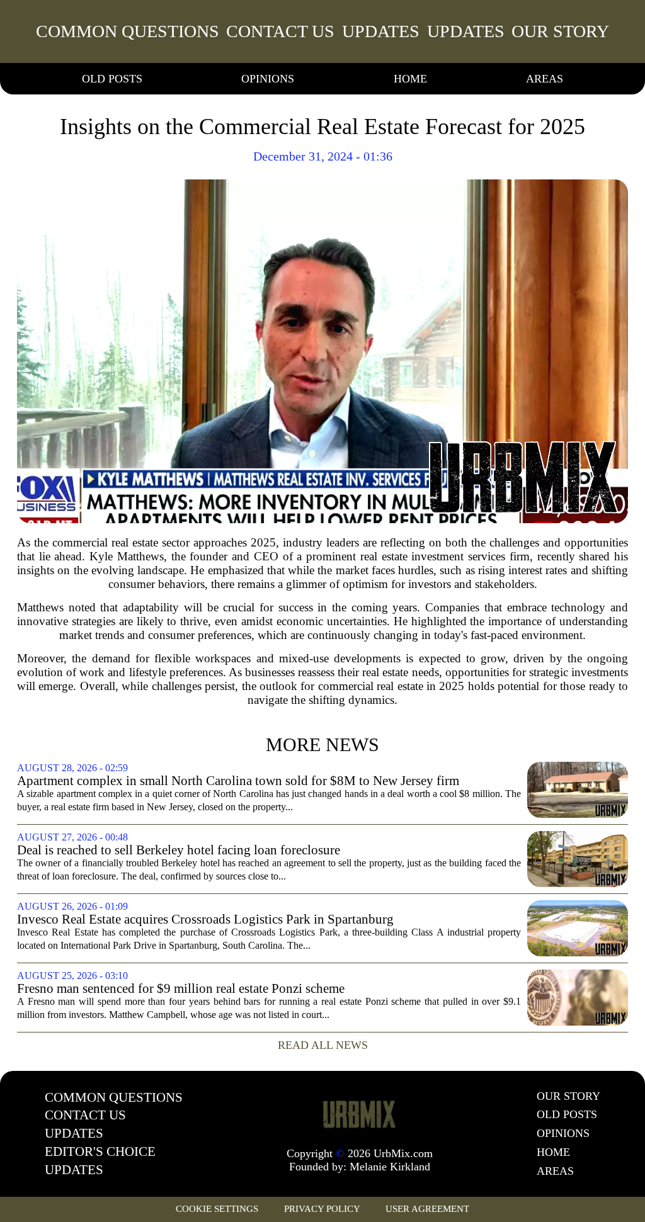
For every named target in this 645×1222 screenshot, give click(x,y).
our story (560, 31)
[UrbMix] (359, 1114)
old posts (112, 78)
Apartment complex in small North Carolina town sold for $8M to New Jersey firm (238, 781)
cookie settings (217, 1209)
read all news (323, 1045)
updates (381, 31)
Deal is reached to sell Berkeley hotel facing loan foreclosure (178, 850)
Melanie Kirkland (390, 1166)
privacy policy (322, 1209)
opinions (267, 78)
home (410, 78)
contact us (280, 31)
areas (544, 78)
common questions (127, 31)
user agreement (427, 1209)
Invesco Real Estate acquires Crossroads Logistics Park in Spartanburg (205, 919)
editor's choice (100, 1151)
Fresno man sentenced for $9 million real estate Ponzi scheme (181, 988)
